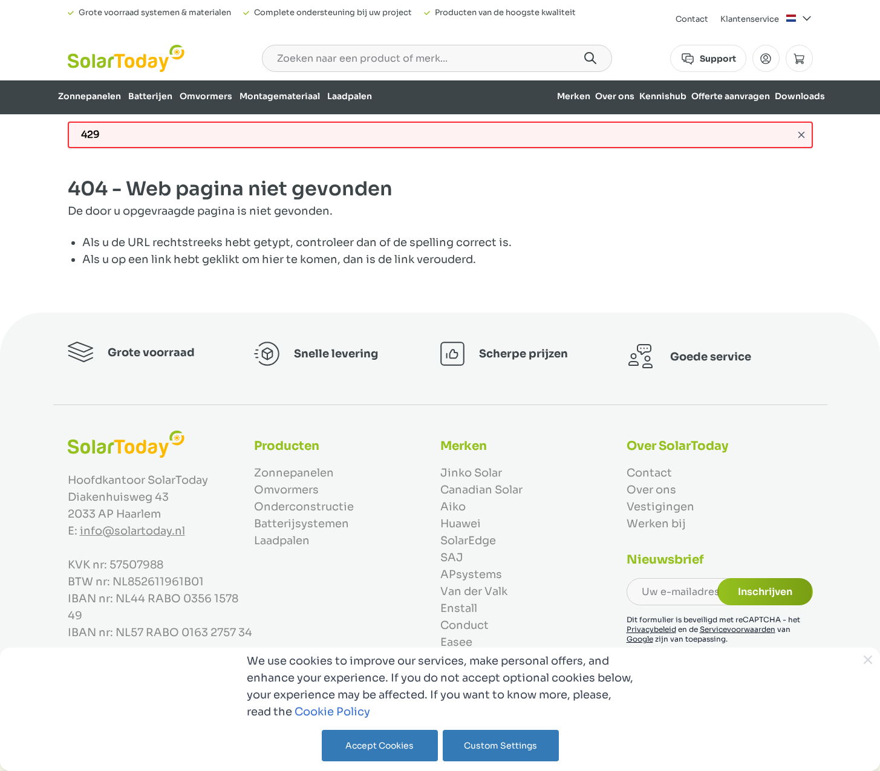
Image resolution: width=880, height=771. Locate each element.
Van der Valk (473, 591)
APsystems (471, 574)
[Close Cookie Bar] (868, 659)
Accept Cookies (379, 745)
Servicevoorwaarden (737, 629)
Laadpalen (349, 96)
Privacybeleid (651, 629)
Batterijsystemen (301, 523)
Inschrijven (765, 591)
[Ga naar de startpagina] (126, 58)
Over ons (614, 96)
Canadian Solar (481, 489)
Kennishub (662, 96)
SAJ (451, 557)
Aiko (453, 506)
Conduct (464, 625)
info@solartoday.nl (132, 531)
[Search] (590, 58)
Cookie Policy (332, 711)
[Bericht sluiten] (801, 134)
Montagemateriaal (280, 96)
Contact (692, 19)
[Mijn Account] (766, 58)
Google (640, 638)
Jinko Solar (471, 473)
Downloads (800, 96)
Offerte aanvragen (730, 96)
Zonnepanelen (89, 96)
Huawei (460, 523)
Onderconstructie (304, 506)
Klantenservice (749, 19)
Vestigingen (660, 506)
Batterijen (150, 96)
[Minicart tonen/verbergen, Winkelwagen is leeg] (799, 58)
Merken (573, 96)
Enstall (458, 608)
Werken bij (656, 523)
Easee (456, 642)
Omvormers (206, 96)
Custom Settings (500, 745)
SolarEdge (468, 540)
